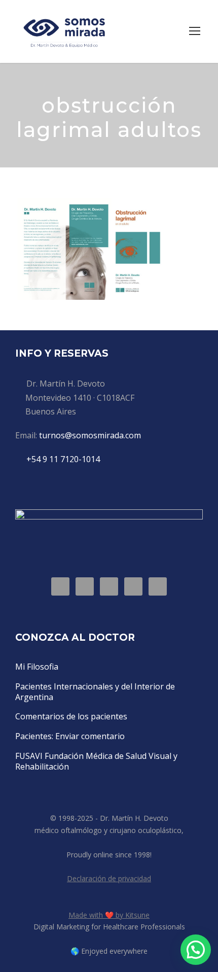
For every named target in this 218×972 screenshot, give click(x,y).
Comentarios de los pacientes (71, 716)
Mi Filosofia (36, 666)
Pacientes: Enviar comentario (70, 736)
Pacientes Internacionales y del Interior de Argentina (95, 692)
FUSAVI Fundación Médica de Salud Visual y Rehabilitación (96, 761)
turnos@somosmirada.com (90, 435)
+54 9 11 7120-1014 (63, 459)
